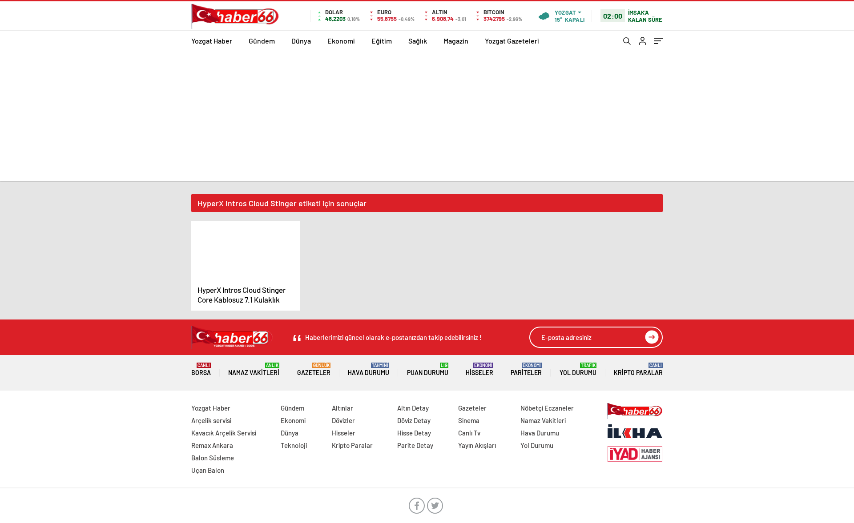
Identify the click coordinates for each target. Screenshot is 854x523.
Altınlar (342, 408)
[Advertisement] (427, 118)
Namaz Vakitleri (253, 369)
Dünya (301, 40)
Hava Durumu (368, 369)
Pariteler (526, 369)
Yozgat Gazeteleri (512, 40)
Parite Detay (415, 445)
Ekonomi (341, 40)
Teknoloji (294, 445)
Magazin (455, 40)
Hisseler (479, 369)
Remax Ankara (212, 445)
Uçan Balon (207, 470)
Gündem (262, 40)
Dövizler (343, 420)
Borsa (201, 369)
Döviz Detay (414, 420)
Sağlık (417, 40)
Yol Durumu (578, 369)
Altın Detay (413, 408)
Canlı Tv (469, 433)
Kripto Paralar (638, 369)
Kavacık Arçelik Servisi (223, 433)
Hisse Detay (414, 433)
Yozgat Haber (211, 40)
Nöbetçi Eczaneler (547, 408)
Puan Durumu (427, 369)
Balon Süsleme (212, 458)
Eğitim (381, 40)
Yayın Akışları (477, 445)
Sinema (468, 420)
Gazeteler (313, 369)
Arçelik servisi (211, 420)
